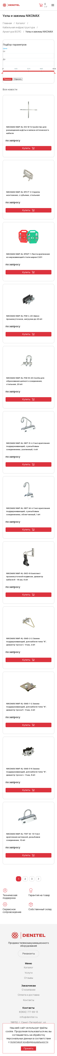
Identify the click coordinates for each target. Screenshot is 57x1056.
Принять (28, 1048)
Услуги (28, 972)
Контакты (28, 1000)
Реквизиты (28, 953)
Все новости (10, 89)
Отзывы (28, 977)
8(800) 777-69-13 (28, 1011)
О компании (28, 989)
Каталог (28, 967)
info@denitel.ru (29, 1017)
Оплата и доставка (28, 994)
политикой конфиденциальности (29, 1042)
